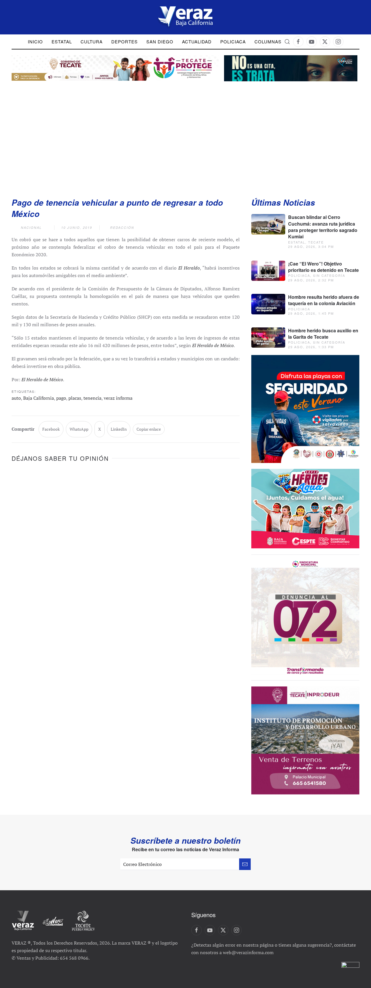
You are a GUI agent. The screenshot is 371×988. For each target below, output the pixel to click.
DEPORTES (124, 41)
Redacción (122, 227)
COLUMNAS (267, 41)
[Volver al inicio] (185, 17)
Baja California (38, 398)
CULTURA (92, 41)
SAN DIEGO (159, 41)
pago (61, 398)
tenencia (92, 398)
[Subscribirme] (245, 864)
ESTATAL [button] (62, 41)
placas (74, 398)
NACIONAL (31, 227)
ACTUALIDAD (197, 41)
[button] (287, 41)
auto (16, 398)
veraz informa (118, 398)
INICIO (35, 41)
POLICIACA (233, 41)
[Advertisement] (185, 133)
